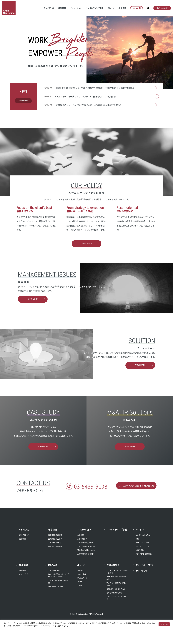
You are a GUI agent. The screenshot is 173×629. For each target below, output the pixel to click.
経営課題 (62, 8)
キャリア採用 (23, 574)
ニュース (81, 564)
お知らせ (80, 570)
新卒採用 (22, 570)
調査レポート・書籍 (142, 542)
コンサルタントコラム (143, 535)
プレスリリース (82, 578)
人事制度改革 (82, 539)
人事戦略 (80, 535)
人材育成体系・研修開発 (85, 554)
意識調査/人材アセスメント (86, 550)
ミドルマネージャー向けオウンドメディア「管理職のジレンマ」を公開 (86, 96)
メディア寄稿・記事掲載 (144, 554)
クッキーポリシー (47, 625)
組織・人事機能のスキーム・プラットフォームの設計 (58, 575)
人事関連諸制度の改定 (85, 542)
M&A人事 (52, 564)
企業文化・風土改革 (55, 539)
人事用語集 (140, 550)
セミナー (80, 582)
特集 (137, 539)
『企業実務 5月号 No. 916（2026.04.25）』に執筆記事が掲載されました (88, 105)
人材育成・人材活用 (55, 542)
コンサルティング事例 (94, 8)
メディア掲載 (81, 574)
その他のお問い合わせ (114, 593)
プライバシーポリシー (146, 564)
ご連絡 (79, 585)
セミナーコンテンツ (142, 546)
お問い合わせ (113, 564)
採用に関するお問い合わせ (116, 589)
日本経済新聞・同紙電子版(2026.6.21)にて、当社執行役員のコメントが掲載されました (95, 88)
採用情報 (122, 8)
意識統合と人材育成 (55, 586)
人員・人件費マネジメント (86, 546)
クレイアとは (49, 8)
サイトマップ (141, 570)
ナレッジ (110, 8)
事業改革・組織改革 (55, 535)
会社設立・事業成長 (55, 546)
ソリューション (76, 8)
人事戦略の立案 (54, 570)
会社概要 (22, 539)
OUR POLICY (24, 535)
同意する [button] (164, 624)
